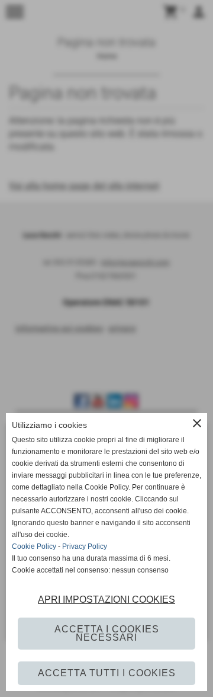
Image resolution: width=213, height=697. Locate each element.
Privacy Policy (84, 546)
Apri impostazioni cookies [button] (106, 599)
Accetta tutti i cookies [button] (107, 673)
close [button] (197, 423)
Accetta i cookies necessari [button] (106, 633)
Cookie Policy (34, 546)
